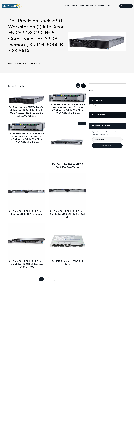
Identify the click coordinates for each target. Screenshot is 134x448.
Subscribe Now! (106, 145)
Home (10, 63)
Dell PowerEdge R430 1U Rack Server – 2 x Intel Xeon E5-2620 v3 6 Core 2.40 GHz (67, 214)
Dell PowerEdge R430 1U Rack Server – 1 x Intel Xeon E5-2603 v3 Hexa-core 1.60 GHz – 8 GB (26, 264)
